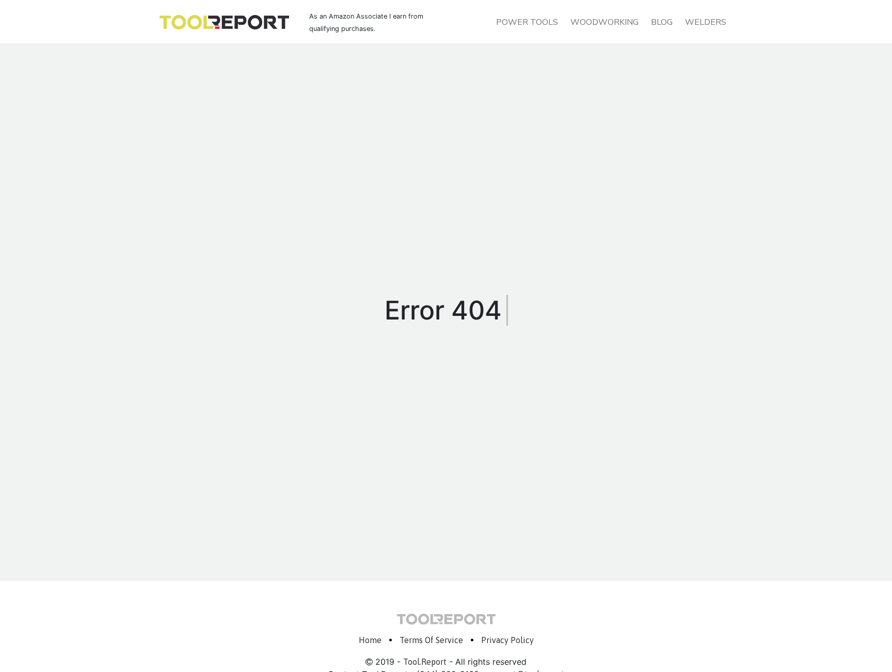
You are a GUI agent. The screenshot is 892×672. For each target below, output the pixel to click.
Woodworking (604, 22)
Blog (662, 22)
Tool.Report (425, 661)
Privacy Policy (507, 640)
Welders (705, 22)
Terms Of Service (431, 640)
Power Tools (527, 22)
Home (370, 640)
